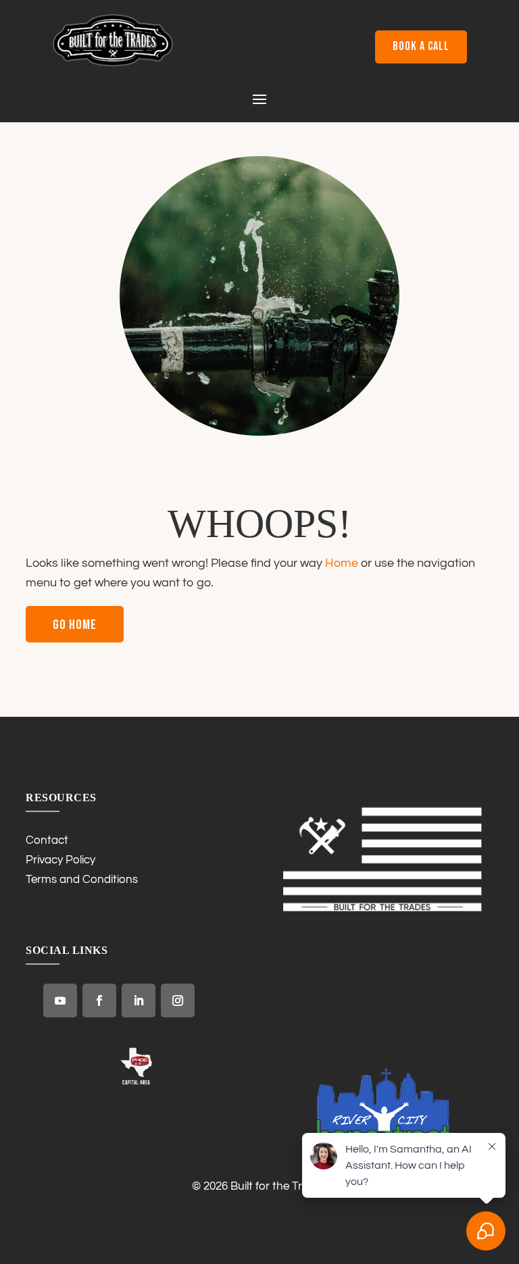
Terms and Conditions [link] (82, 880)
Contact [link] (47, 840)
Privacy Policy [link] (60, 860)
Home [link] (341, 563)
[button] (259, 98)
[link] (113, 63)
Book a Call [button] (421, 46)
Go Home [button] (75, 625)
